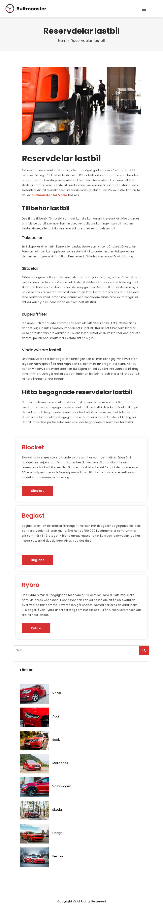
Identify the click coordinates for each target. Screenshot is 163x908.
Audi (55, 716)
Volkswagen (61, 786)
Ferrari (57, 856)
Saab (56, 739)
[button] (147, 8)
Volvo (56, 693)
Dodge (57, 833)
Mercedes (60, 763)
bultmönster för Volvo (49, 195)
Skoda (57, 809)
